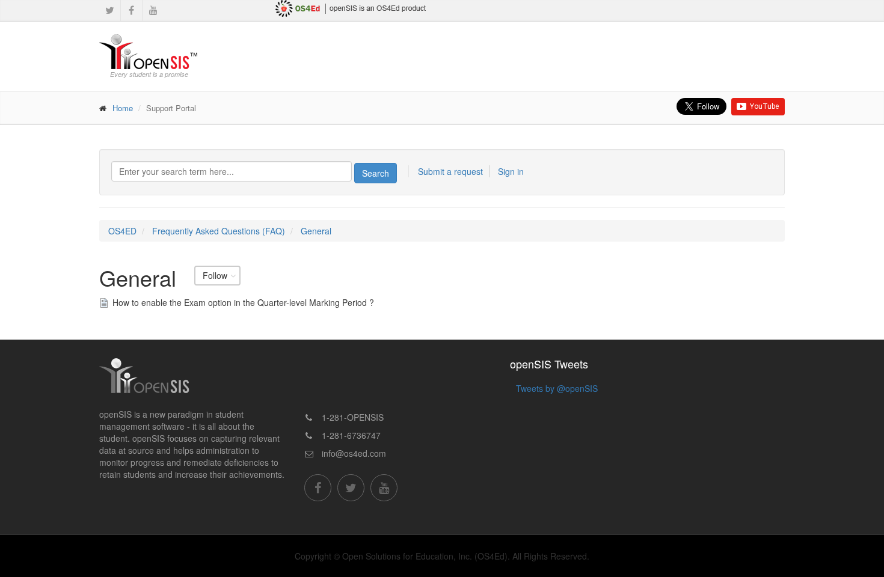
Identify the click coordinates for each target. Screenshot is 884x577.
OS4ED (122, 231)
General (316, 231)
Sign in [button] (511, 171)
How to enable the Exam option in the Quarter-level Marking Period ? (243, 302)
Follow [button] (215, 275)
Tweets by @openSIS (557, 388)
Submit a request (450, 171)
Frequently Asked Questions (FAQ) (218, 231)
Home (122, 108)
